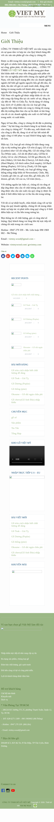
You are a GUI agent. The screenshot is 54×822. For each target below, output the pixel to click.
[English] (33, 5)
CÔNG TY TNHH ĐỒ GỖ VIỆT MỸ (16, 802)
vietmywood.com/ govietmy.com (25, 244)
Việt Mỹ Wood (25, 806)
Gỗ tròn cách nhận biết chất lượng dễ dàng (24, 371)
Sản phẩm (16, 422)
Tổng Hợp (16, 433)
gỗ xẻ (14, 417)
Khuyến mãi (6, 696)
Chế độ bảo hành (8, 693)
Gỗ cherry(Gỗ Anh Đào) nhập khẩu (25, 401)
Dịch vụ (4, 699)
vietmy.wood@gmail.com (21, 239)
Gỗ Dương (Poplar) (31, 319)
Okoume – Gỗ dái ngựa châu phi (27, 394)
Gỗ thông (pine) (29, 333)
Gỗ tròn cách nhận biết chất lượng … (26, 295)
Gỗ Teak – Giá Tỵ (30, 305)
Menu (47, 26)
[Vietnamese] (44, 5)
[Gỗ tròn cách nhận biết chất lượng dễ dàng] (16, 285)
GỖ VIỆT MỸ (15, 70)
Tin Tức (15, 428)
